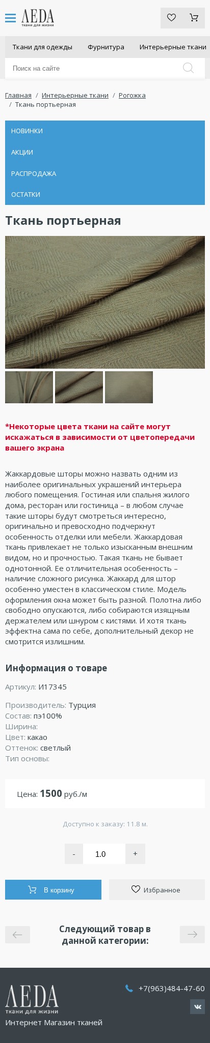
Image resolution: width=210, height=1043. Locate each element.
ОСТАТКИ (25, 194)
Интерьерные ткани (75, 95)
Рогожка (132, 95)
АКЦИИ (22, 152)
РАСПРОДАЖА (33, 173)
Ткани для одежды (42, 46)
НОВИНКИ (27, 130)
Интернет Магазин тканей (53, 1022)
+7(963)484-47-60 (172, 988)
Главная (18, 95)
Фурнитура (106, 46)
